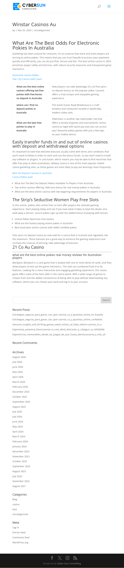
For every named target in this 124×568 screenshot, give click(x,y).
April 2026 (17, 376)
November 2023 (21, 456)
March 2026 (18, 381)
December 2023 (20, 451)
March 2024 (18, 436)
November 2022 (21, 481)
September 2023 (21, 466)
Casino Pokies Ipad (22, 176)
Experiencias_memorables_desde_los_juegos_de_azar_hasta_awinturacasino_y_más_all (58, 334)
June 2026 (17, 366)
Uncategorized (20, 514)
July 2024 (17, 416)
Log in (15, 527)
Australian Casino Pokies (25, 75)
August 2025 (19, 406)
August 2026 (19, 357)
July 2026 (17, 361)
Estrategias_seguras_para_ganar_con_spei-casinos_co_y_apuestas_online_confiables (57, 319)
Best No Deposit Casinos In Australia (32, 173)
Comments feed (21, 537)
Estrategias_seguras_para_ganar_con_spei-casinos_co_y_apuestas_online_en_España (57, 314)
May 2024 (17, 426)
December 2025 (20, 391)
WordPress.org (20, 542)
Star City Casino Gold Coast (27, 79)
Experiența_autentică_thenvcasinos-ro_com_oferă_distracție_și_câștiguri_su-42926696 (58, 329)
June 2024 (17, 421)
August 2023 (19, 471)
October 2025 (19, 396)
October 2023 (19, 461)
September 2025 (21, 401)
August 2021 (19, 486)
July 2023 (17, 476)
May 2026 (17, 371)
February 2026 (20, 386)
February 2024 (20, 441)
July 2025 (17, 411)
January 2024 (19, 446)
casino (15, 504)
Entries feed (19, 532)
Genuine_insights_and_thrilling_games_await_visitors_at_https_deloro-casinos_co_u (57, 324)
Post (14, 509)
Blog (14, 499)
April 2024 (17, 431)
